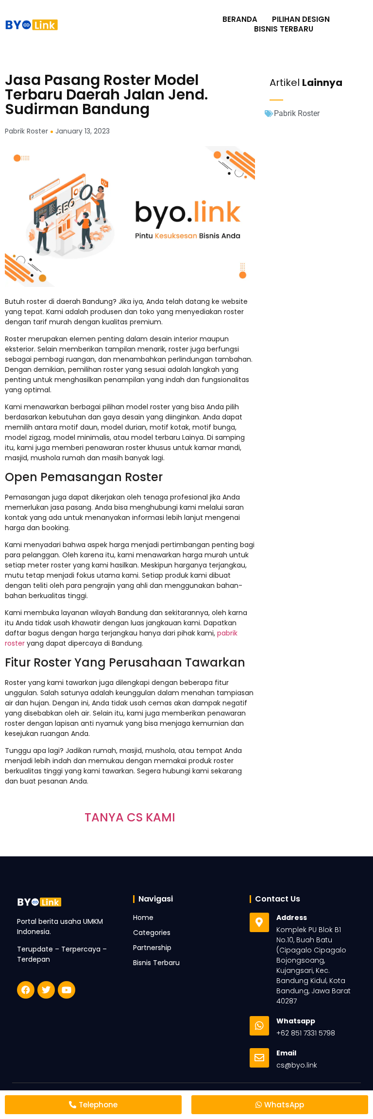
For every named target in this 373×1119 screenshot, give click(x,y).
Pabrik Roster (297, 113)
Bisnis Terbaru (283, 29)
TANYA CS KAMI (130, 817)
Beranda (239, 19)
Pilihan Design (301, 19)
